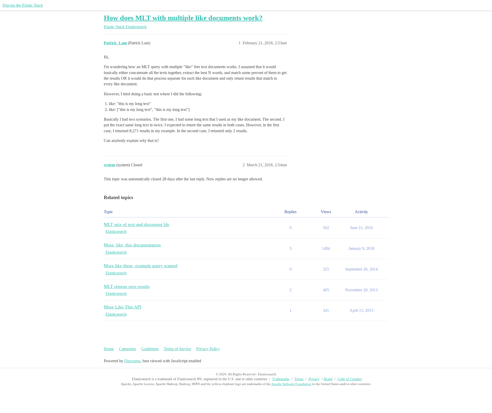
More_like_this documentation (132, 244)
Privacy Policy (208, 349)
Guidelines (150, 349)
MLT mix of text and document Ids (136, 224)
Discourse (132, 361)
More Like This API (122, 306)
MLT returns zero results (127, 286)
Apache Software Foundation (291, 384)
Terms (298, 379)
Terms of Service (177, 349)
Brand (328, 379)
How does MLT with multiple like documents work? (183, 18)
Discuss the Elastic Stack (23, 5)
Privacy (314, 379)
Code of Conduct (349, 379)
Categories (127, 349)
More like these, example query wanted (140, 265)
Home (109, 349)
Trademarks (280, 379)
